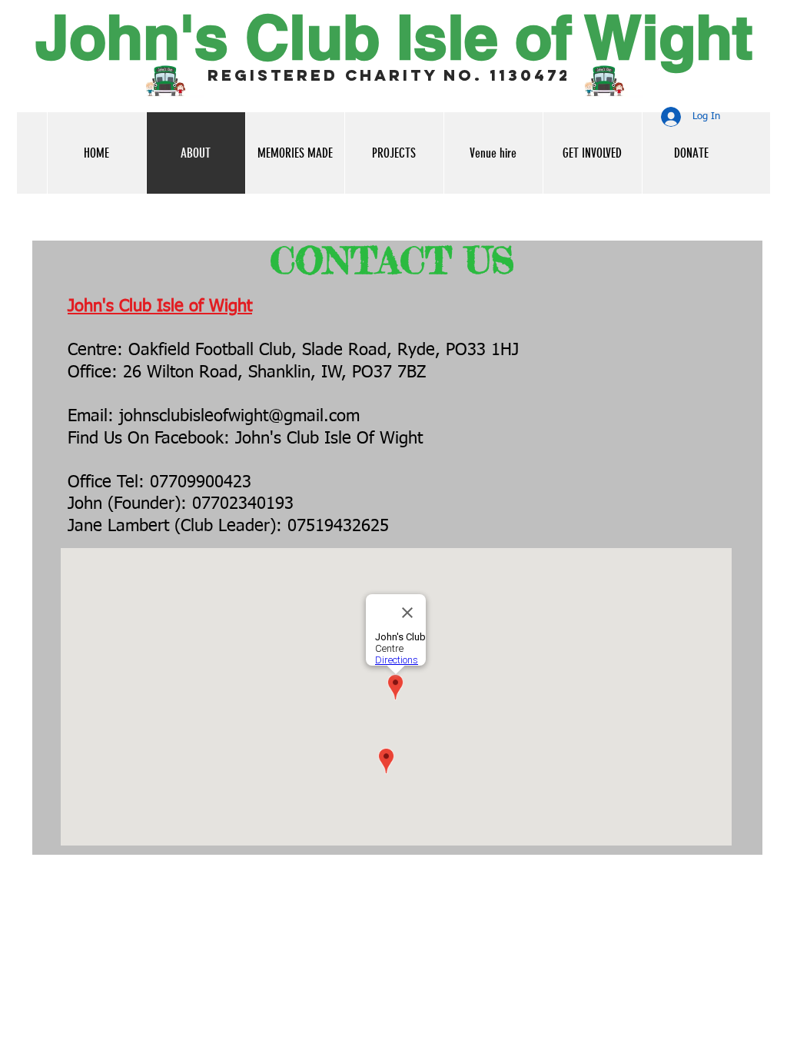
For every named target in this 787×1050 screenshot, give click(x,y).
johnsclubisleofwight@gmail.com (239, 416)
